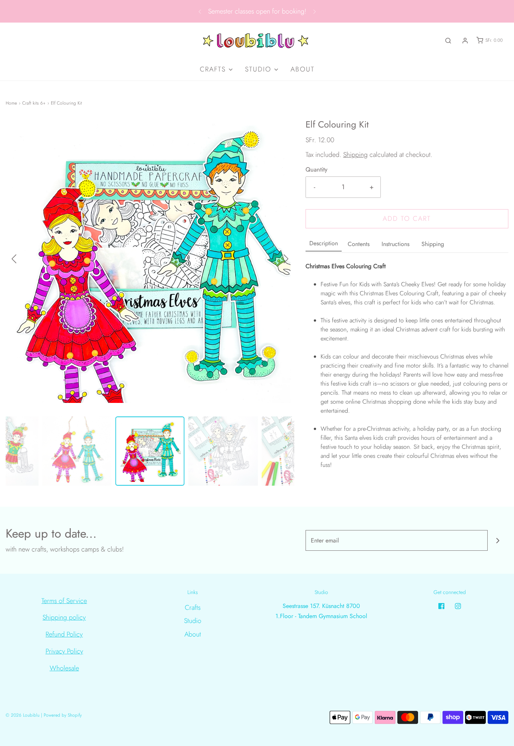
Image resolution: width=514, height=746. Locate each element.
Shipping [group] (432, 244)
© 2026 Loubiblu (23, 715)
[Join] (498, 540)
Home (11, 103)
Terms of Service (64, 601)
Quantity (316, 169)
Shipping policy (64, 617)
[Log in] (465, 40)
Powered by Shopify (63, 715)
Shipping (355, 155)
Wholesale (64, 668)
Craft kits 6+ (34, 103)
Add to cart (407, 218)
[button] (285, 258)
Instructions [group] (395, 244)
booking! (294, 11)
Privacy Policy (64, 651)
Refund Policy (64, 634)
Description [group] (323, 243)
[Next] (314, 11)
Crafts (193, 607)
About (302, 69)
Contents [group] (359, 244)
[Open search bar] (448, 40)
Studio (192, 621)
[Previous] (200, 11)
